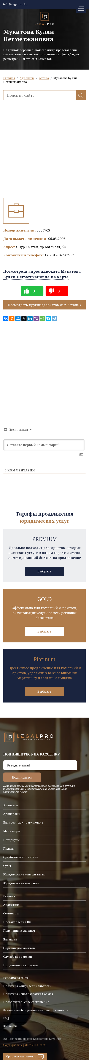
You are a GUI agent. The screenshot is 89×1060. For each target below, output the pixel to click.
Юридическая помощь (20, 1056)
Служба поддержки (17, 956)
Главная (9, 78)
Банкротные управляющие (23, 822)
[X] (24, 318)
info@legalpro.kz (15, 4)
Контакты (10, 1026)
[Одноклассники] (11, 318)
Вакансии (10, 939)
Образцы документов (19, 948)
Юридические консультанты (24, 874)
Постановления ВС (17, 922)
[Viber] (36, 318)
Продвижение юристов (20, 965)
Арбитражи (11, 814)
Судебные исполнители (20, 857)
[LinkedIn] (30, 318)
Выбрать (44, 571)
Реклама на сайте (16, 978)
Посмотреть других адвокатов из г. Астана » (44, 304)
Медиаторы (12, 831)
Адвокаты (27, 78)
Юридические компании (21, 883)
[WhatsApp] (42, 318)
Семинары (11, 913)
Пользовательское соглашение (26, 1002)
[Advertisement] (44, 153)
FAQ (6, 1018)
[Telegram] (54, 318)
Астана (44, 78)
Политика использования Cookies (28, 994)
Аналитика (11, 905)
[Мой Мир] (18, 318)
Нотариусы (11, 840)
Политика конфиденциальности (27, 986)
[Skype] (48, 318)
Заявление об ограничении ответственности (36, 1010)
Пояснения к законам (19, 930)
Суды (7, 866)
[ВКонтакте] (5, 318)
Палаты (8, 848)
